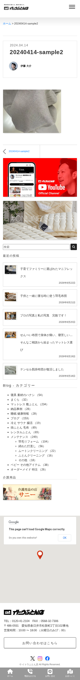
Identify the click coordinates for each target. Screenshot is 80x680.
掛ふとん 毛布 (20, 427)
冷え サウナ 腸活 (22, 422)
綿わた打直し (27, 446)
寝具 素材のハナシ (23, 395)
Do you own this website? (23, 537)
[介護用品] (27, 492)
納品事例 (16, 409)
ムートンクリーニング (33, 450)
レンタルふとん (21, 432)
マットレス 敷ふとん (24, 404)
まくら (15, 399)
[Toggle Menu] (72, 7)
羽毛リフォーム (28, 441)
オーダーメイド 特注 (24, 469)
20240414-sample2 (19, 151)
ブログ (15, 418)
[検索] (73, 247)
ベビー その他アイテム (26, 464)
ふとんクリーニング (31, 455)
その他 (22, 460)
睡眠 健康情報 (20, 413)
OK (64, 537)
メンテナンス (19, 436)
